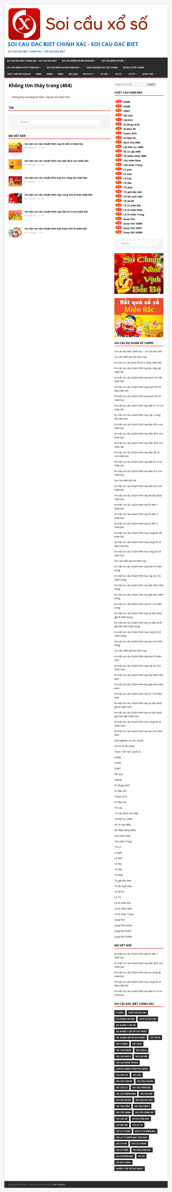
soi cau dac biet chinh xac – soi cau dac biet (32, 60)
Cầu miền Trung (132, 165)
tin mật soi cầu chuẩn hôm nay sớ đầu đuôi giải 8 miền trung (138, 615)
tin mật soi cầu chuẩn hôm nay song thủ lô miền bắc (137, 553)
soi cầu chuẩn (145, 1081)
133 (42, 215)
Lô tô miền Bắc (132, 205)
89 (42, 232)
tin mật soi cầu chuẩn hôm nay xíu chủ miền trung (138, 643)
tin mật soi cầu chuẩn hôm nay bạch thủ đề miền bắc (138, 379)
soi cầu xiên (123, 1106)
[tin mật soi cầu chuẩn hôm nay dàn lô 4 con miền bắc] (15, 218)
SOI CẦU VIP (122, 1075)
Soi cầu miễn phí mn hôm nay (63, 67)
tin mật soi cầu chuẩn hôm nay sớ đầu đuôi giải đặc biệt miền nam (138, 714)
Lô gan (127, 169)
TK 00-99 (128, 201)
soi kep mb (122, 1125)
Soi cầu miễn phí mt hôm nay (23, 67)
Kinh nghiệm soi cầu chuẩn (102, 67)
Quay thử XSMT (132, 228)
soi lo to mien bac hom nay (131, 1137)
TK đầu (127, 183)
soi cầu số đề (123, 1100)
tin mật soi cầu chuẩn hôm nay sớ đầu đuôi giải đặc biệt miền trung (138, 624)
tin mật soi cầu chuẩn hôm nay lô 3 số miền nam (138, 695)
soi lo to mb (123, 1131)
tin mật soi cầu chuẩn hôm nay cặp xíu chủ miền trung (137, 577)
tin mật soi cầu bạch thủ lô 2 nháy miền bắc (138, 362)
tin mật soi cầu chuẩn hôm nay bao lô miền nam (138, 658)
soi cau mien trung (127, 1062)
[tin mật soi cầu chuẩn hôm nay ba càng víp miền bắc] (15, 184)
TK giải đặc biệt (132, 192)
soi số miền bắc (124, 1156)
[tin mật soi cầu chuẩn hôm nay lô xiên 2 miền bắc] (15, 150)
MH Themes (59, 1184)
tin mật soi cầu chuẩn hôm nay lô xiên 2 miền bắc (54, 143)
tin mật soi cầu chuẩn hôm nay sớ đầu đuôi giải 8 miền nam (138, 705)
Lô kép (127, 178)
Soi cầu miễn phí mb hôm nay (78, 60)
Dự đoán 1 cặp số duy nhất (131, 1031)
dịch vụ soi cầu (147, 1019)
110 (42, 181)
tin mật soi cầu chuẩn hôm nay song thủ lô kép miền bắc (59, 194)
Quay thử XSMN (132, 232)
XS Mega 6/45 (131, 124)
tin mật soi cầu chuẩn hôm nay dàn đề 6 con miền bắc (57, 160)
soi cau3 (137, 1043)
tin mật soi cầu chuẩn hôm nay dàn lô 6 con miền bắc (138, 473)
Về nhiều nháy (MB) (134, 156)
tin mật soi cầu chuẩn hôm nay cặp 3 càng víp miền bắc (137, 416)
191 (42, 147)
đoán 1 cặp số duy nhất (129, 1168)
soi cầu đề (121, 1118)
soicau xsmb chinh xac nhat (132, 1068)
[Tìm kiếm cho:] (59, 122)
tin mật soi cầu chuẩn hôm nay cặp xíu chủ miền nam (137, 667)
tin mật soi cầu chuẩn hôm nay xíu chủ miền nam (138, 733)
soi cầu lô (122, 1087)
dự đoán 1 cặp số (126, 1025)
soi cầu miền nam (126, 1093)
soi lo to (137, 1125)
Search (151, 84)
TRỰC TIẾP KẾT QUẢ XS (18, 74)
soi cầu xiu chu (144, 1100)
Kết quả (73, 74)
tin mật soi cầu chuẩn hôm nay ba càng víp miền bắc (56, 177)
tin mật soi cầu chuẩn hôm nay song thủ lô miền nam (137, 723)
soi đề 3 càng (123, 1162)
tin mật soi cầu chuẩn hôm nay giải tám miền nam (138, 686)
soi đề (141, 1156)
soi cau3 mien (123, 1050)
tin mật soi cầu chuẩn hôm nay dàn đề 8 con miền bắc (138, 444)
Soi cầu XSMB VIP (144, 1112)
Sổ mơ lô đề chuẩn (133, 67)
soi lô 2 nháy (139, 1143)
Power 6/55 (130, 133)
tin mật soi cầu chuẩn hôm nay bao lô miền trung (138, 568)
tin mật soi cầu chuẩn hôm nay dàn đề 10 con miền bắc (137, 454)
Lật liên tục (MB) (133, 147)
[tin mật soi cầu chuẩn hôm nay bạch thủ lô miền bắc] (15, 235)
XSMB (38, 74)
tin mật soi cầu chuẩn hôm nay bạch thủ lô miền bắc (56, 228)
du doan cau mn (125, 1019)
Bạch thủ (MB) (131, 142)
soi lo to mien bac (145, 1131)
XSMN (50, 74)
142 (42, 198)
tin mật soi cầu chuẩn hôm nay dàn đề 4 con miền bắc (138, 426)
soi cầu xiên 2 (142, 1106)
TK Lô (118, 74)
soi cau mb (141, 1056)
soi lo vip (121, 1143)
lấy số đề (155, 1037)
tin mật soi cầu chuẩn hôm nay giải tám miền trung (138, 596)
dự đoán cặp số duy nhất (130, 1037)
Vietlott (88, 74)
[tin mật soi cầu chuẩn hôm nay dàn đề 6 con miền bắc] (15, 167)
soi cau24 (141, 1050)
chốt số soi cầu (137, 1012)
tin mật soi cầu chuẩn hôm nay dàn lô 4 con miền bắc (56, 211)
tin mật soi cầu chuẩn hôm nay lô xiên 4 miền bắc (136, 525)
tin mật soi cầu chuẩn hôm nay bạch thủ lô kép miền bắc (137, 388)
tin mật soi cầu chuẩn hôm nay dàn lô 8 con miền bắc (138, 487)
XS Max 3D (129, 138)
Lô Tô (131, 74)
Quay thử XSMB (132, 223)
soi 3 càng (122, 1043)
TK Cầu (104, 74)
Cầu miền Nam (132, 160)
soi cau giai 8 (123, 1056)
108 (42, 164)
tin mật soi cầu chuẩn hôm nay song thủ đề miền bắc (138, 534)
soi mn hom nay (142, 1150)
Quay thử (147, 74)
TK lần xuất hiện (133, 196)
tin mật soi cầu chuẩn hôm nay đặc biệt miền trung (138, 587)
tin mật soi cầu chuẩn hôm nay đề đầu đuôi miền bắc (138, 497)
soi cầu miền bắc (141, 1087)
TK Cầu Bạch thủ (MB (126, 813)
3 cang (120, 1012)
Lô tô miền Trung (133, 214)
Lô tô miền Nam (133, 210)
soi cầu (137, 1075)
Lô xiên (127, 174)
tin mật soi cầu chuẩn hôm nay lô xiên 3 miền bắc (136, 515)
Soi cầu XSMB (123, 1112)
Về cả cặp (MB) (132, 151)
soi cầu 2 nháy (124, 1081)
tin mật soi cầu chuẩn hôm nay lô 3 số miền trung (138, 605)
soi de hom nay (140, 1118)
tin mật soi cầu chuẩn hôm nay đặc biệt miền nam (138, 676)
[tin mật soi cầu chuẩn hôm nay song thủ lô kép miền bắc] (15, 201)
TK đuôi (128, 187)
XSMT (60, 74)
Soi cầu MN (146, 1093)
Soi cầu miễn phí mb (112, 60)
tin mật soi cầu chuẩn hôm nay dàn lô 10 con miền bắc (138, 407)
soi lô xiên (122, 1150)
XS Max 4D (129, 129)
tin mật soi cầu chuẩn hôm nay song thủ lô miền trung (137, 633)
